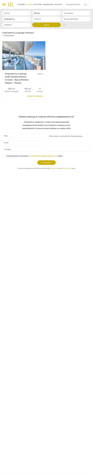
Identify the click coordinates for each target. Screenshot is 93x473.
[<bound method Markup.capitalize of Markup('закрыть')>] (90, 469)
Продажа (21, 4)
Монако (37, 13)
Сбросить (64, 25)
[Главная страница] (11, 4)
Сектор (7, 13)
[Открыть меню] (4, 4)
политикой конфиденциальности (43, 156)
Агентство (37, 4)
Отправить (46, 163)
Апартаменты (9, 19)
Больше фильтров (71, 19)
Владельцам (48, 4)
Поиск (46, 25)
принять (79, 469)
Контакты (58, 4)
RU (85, 4)
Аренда (29, 4)
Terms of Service (66, 168)
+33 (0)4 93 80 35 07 (73, 4)
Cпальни (37, 19)
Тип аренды (68, 13)
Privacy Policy (54, 168)
